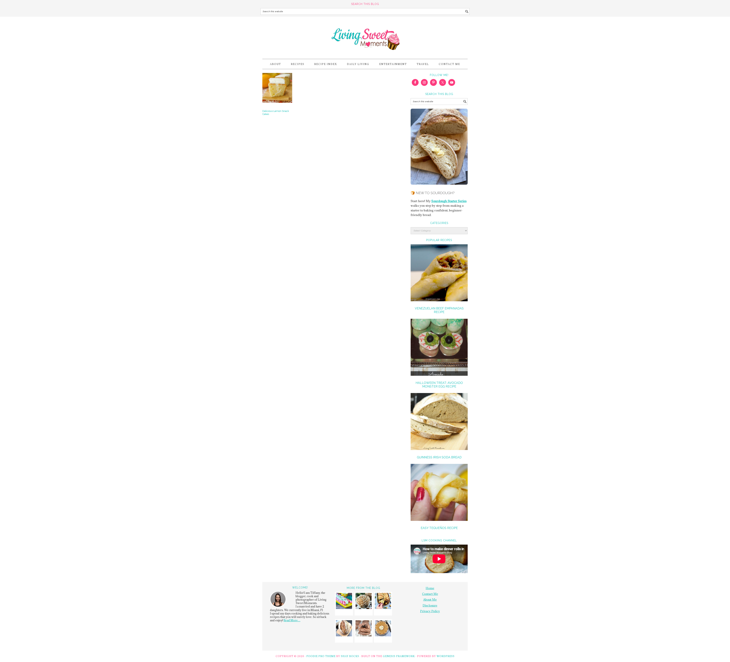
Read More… (292, 620)
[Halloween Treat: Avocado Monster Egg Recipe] (439, 348)
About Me (430, 599)
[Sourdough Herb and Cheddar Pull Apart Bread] (383, 601)
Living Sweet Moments (365, 36)
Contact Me (430, 594)
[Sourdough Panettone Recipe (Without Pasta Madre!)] (363, 601)
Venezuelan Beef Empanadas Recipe (439, 310)
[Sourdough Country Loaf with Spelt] (344, 628)
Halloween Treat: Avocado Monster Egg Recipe (439, 384)
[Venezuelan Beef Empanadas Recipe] (439, 273)
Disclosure (430, 605)
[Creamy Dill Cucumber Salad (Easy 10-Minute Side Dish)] (344, 601)
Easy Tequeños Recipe (439, 528)
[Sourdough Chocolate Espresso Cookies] (363, 628)
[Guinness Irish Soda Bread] (439, 422)
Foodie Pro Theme (321, 656)
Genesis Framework (399, 656)
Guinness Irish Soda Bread (439, 457)
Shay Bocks (350, 656)
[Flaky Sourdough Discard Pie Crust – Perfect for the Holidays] (383, 628)
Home (430, 588)
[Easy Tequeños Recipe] (439, 493)
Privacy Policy (430, 611)
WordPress (446, 656)
